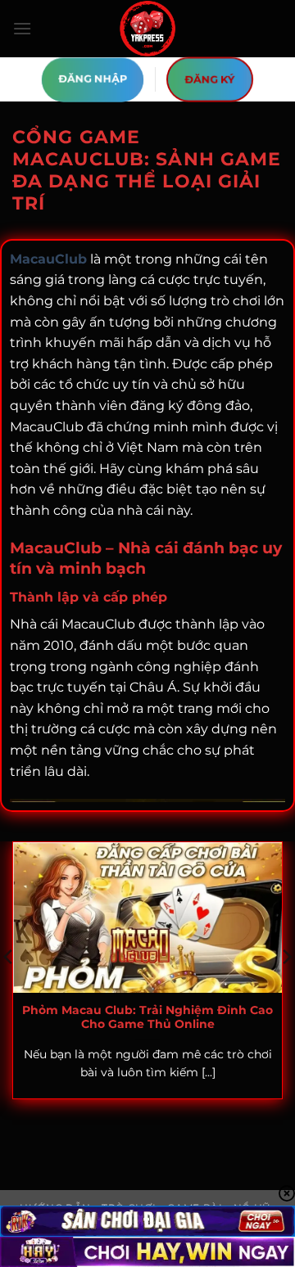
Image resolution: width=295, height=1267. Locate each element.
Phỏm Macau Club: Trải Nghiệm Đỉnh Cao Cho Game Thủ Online (147, 1017)
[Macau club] (147, 28)
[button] (22, 28)
